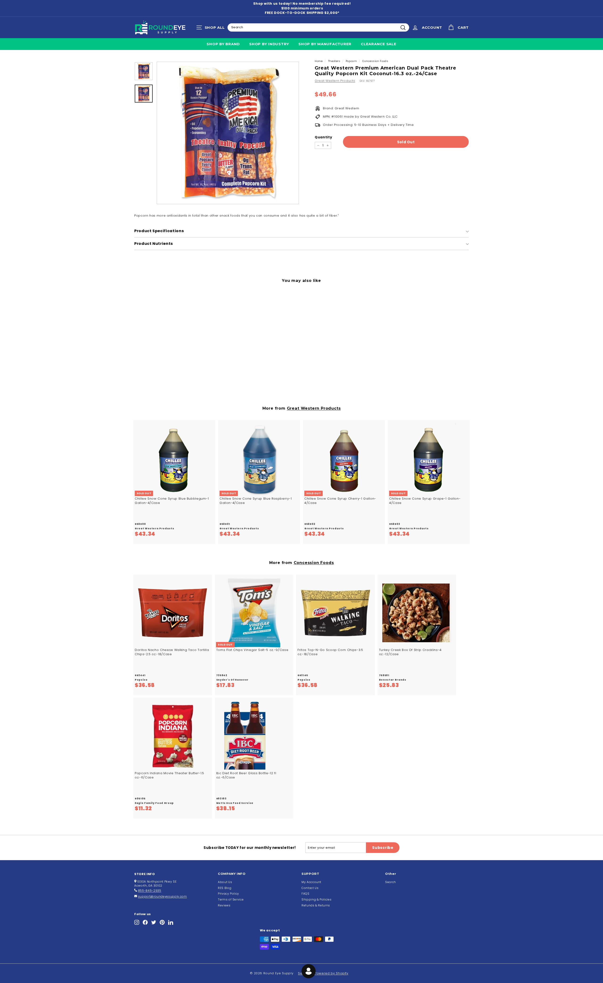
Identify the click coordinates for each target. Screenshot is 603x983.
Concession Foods (375, 61)
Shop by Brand (223, 44)
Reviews (224, 905)
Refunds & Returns (316, 905)
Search (390, 882)
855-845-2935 (149, 890)
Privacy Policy (228, 894)
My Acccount (311, 882)
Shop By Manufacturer (324, 44)
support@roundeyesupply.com (162, 896)
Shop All (212, 28)
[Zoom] (228, 133)
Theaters (334, 61)
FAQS (306, 894)
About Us (225, 882)
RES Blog (224, 888)
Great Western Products (335, 80)
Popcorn (351, 61)
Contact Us (310, 888)
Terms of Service (231, 899)
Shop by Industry (269, 44)
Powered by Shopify (331, 973)
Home (319, 61)
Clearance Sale (378, 44)
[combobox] (318, 27)
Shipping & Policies (316, 899)
